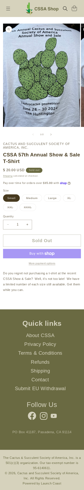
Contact (40, 379)
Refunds (40, 362)
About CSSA (40, 335)
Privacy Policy (40, 344)
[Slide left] (33, 134)
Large (54, 199)
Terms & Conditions (40, 353)
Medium (34, 199)
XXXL (30, 208)
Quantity (8, 216)
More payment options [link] (42, 263)
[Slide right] (50, 134)
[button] (8, 8)
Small (13, 199)
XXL (12, 208)
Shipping (8, 176)
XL (71, 199)
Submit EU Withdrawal (40, 388)
